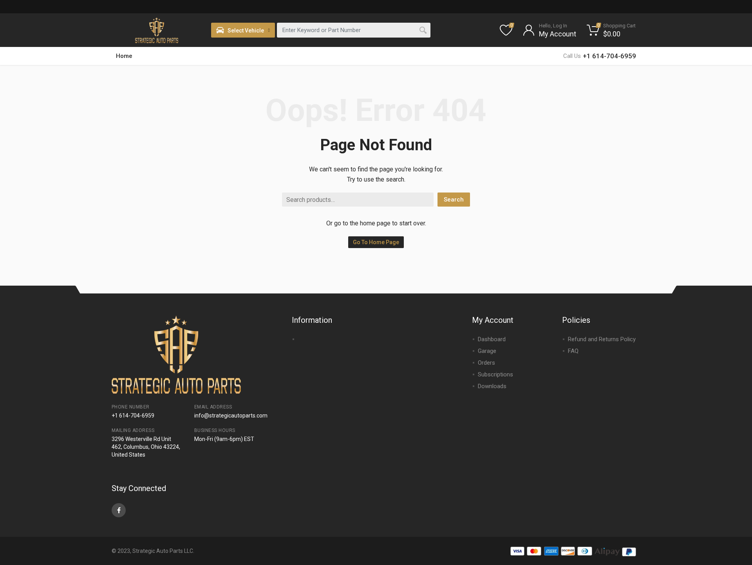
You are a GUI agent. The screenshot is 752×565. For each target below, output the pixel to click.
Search (454, 199)
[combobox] (353, 30)
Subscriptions (495, 374)
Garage (487, 350)
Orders (486, 362)
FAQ (573, 350)
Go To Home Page (376, 242)
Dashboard (492, 339)
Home (124, 55)
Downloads (492, 386)
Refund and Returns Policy (602, 339)
